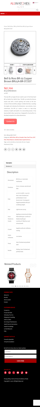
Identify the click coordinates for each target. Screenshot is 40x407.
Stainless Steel (18, 140)
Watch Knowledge (8, 326)
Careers (6, 302)
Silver (11, 144)
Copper (28, 142)
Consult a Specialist (9, 339)
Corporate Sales (8, 312)
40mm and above (11, 142)
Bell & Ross (10, 26)
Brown (24, 142)
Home (5, 26)
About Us (6, 295)
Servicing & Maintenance (10, 322)
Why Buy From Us (8, 315)
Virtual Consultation (9, 342)
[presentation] (31, 265)
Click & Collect (7, 319)
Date (25, 137)
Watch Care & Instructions (10, 324)
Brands (6, 297)
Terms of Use (15, 379)
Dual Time (29, 137)
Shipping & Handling (9, 317)
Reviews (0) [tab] (9, 166)
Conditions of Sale (23, 379)
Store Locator (7, 300)
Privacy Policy (7, 379)
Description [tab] (9, 163)
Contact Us (6, 310)
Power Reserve (10, 140)
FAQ (5, 331)
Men (5, 140)
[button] (3, 14)
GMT (34, 137)
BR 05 (15, 26)
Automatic (19, 142)
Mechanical (7, 144)
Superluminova (26, 140)
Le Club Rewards (8, 329)
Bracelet (22, 137)
